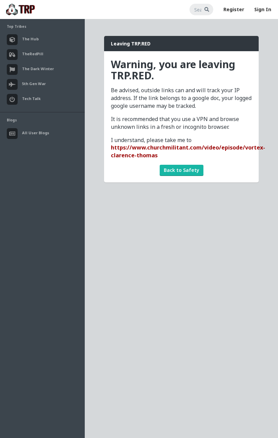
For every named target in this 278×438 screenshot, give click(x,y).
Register (233, 9)
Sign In (262, 9)
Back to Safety (181, 170)
